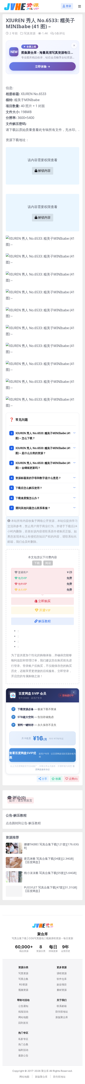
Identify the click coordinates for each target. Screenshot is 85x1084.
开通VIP (44, 610)
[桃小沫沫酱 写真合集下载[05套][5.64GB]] (14, 876)
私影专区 (23, 1038)
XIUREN (27, 94)
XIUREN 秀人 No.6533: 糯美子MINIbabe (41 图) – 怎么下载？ (42, 435)
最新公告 (23, 1055)
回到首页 (23, 1022)
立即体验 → (42, 66)
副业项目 (62, 984)
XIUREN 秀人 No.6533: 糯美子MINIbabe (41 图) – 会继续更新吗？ (42, 465)
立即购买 (44, 601)
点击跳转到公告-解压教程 (23, 823)
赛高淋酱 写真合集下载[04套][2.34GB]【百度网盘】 (49, 860)
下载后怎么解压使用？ (28, 488)
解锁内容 (44, 170)
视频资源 (23, 989)
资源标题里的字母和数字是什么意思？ (38, 478)
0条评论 (60, 33)
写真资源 (29, 33)
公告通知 (23, 1006)
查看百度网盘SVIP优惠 (42, 755)
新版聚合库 (61, 1017)
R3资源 (23, 984)
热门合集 (23, 1044)
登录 (68, 6)
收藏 (58, 778)
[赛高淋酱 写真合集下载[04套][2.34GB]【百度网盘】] (14, 862)
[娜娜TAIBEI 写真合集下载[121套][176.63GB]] (14, 848)
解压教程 (44, 621)
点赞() (73, 778)
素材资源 (62, 989)
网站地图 (23, 1017)
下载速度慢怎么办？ (27, 498)
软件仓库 (62, 978)
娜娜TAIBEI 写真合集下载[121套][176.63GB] (51, 846)
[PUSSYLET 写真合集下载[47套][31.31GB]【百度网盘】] (14, 891)
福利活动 (23, 1049)
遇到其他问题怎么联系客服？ (32, 508)
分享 (44, 778)
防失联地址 (61, 1011)
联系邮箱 (62, 1006)
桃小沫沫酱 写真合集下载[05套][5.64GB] (50, 873)
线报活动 (23, 1011)
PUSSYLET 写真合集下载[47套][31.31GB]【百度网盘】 (50, 889)
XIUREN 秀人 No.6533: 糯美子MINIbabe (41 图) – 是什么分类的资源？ (42, 450)
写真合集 (23, 978)
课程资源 (62, 973)
